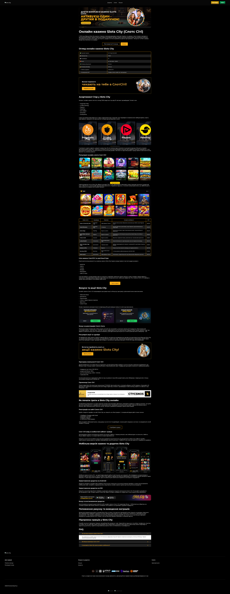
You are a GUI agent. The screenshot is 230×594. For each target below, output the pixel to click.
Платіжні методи (9, 563)
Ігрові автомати (156, 563)
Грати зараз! (115, 283)
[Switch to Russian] (111, 591)
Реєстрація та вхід (9, 565)
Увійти (222, 2)
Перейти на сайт (89, 88)
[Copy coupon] (147, 393)
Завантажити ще (115, 182)
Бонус (124, 44)
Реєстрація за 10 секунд (111, 44)
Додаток (109, 2)
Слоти (115, 2)
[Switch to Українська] (118, 591)
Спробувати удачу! (115, 427)
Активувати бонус (86, 22)
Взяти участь (88, 354)
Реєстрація (215, 2)
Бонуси (121, 2)
